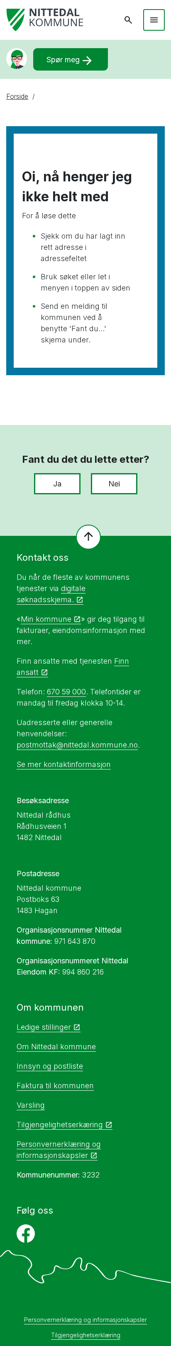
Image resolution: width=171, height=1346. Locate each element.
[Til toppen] (88, 537)
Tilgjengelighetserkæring (60, 1124)
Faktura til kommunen (55, 1085)
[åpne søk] (128, 20)
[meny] (154, 20)
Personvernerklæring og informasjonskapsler (85, 1319)
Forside (17, 96)
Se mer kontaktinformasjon (64, 764)
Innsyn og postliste (50, 1066)
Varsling (31, 1105)
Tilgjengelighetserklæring (85, 1335)
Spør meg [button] (70, 60)
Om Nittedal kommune (56, 1046)
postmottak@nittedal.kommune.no (77, 744)
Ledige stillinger (44, 1027)
